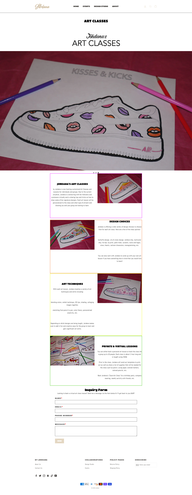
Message (60, 424)
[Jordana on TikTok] (52, 475)
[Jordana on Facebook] (36, 475)
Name (58, 398)
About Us (38, 464)
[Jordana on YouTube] (55, 475)
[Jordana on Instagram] (44, 475)
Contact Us (38, 468)
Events (87, 468)
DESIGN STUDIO (101, 6)
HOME (76, 6)
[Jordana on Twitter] (40, 475)
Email (58, 407)
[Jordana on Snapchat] (48, 475)
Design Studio (89, 464)
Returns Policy (114, 464)
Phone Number (63, 416)
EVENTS (86, 6)
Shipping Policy (115, 468)
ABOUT (115, 6)
